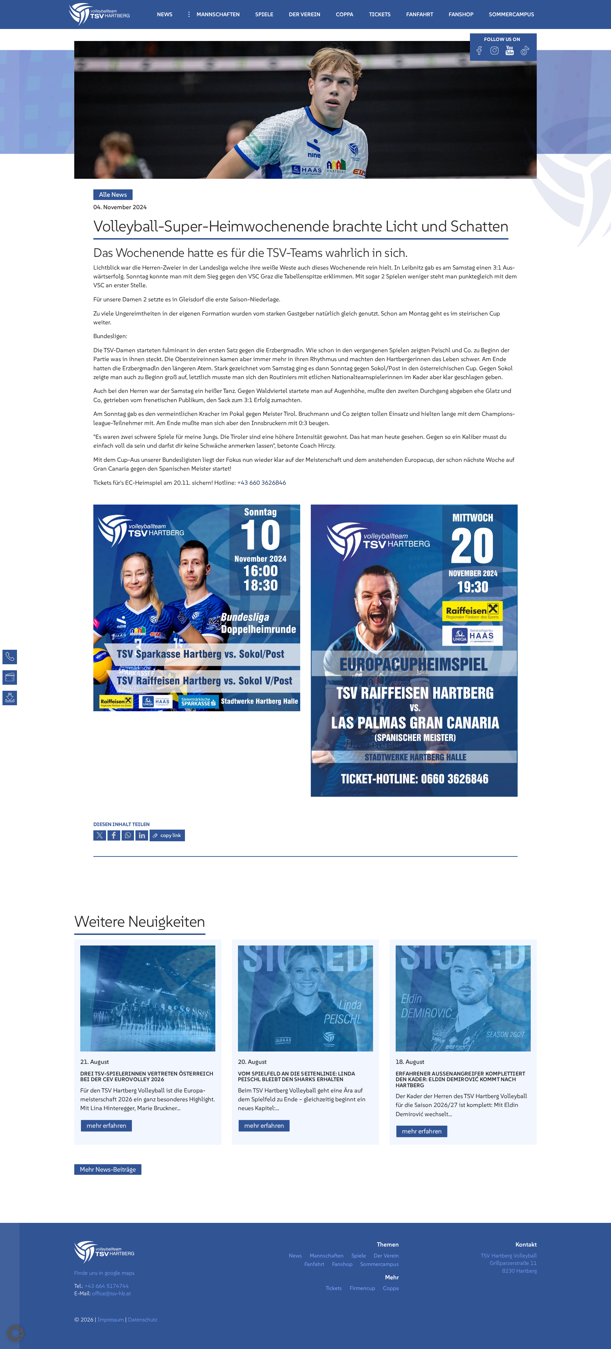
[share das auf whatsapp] (128, 835)
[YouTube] (510, 50)
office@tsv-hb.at (111, 1293)
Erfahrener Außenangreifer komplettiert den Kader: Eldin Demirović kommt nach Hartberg (460, 1079)
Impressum (111, 1319)
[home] (99, 14)
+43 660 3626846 (261, 483)
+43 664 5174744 (107, 1286)
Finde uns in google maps (104, 1273)
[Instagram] (494, 50)
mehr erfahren (106, 1125)
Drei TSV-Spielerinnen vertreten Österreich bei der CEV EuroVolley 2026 (146, 1076)
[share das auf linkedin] (141, 835)
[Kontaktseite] (9, 657)
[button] (15, 1333)
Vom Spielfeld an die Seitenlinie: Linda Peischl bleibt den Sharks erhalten (296, 1076)
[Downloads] (9, 698)
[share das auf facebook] (113, 835)
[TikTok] (525, 50)
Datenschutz (142, 1319)
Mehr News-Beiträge (108, 1169)
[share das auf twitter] (99, 835)
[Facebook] (479, 50)
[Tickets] (9, 677)
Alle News (113, 194)
